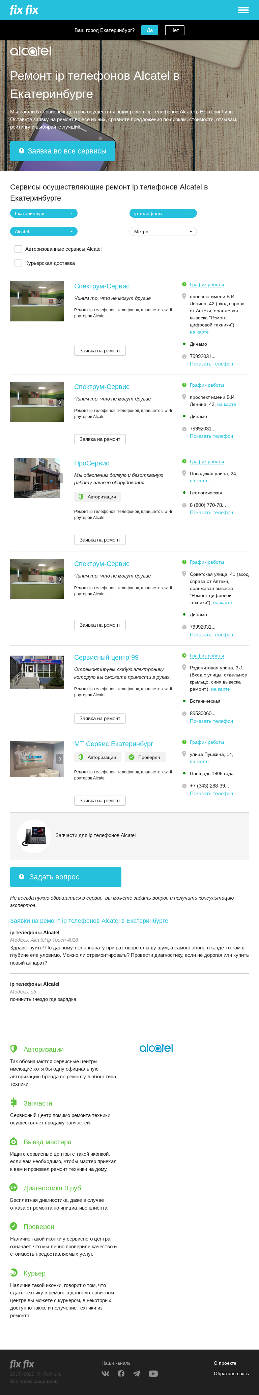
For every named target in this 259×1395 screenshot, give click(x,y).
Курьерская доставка (50, 263)
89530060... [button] (202, 713)
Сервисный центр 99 (106, 657)
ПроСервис (91, 463)
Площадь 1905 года (212, 773)
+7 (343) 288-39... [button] (209, 786)
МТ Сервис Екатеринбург (113, 743)
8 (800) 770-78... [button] (208, 505)
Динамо (198, 344)
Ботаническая (205, 701)
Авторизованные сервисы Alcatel (63, 249)
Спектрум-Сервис (102, 286)
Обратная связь (231, 1373)
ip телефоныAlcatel (34, 932)
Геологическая (206, 492)
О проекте (225, 1363)
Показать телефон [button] (211, 364)
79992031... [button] (202, 356)
